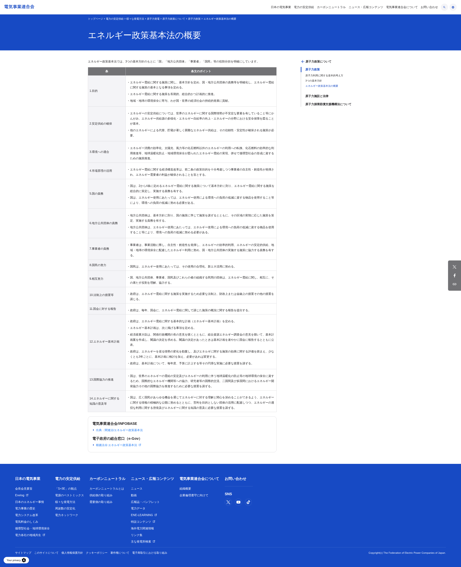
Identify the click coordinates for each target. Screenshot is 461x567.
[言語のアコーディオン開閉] (453, 7)
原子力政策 (194, 18)
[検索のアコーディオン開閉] (444, 7)
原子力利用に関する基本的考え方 (324, 75)
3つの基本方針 (313, 80)
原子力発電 (153, 18)
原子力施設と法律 (316, 96)
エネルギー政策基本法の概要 (321, 85)
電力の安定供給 (115, 18)
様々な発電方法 (135, 18)
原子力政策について (173, 18)
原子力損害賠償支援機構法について (328, 104)
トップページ (95, 18)
